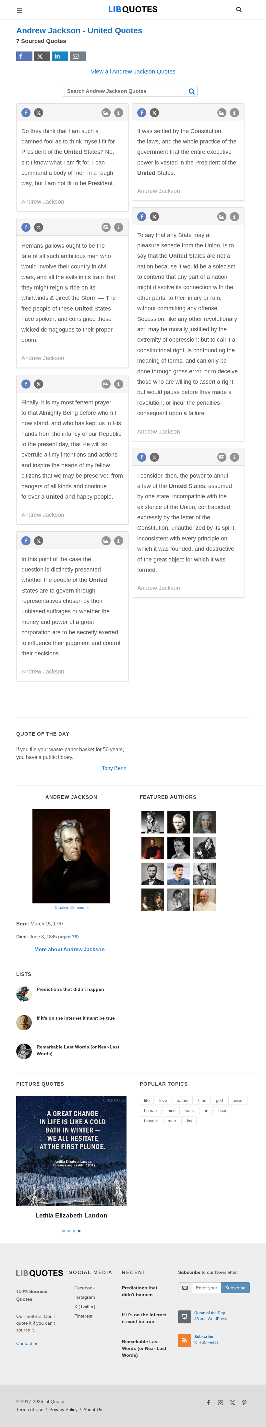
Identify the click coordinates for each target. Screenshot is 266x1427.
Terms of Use (29, 1409)
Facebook (84, 1287)
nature (182, 1100)
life (147, 1100)
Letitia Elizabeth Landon (71, 1215)
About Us (92, 1409)
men (172, 1120)
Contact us (27, 1343)
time (202, 1100)
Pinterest (83, 1316)
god (219, 1100)
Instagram (84, 1297)
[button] (238, 8)
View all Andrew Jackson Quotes (133, 71)
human (150, 1110)
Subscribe (235, 1287)
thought (151, 1120)
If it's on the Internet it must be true (76, 1018)
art (206, 1110)
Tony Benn (114, 768)
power (238, 1100)
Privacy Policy (63, 1409)
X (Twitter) (84, 1306)
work (189, 1110)
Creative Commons (71, 907)
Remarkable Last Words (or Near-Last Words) (144, 1348)
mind (170, 1110)
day (189, 1120)
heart (223, 1110)
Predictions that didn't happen (70, 989)
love (163, 1100)
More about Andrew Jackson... (71, 949)
